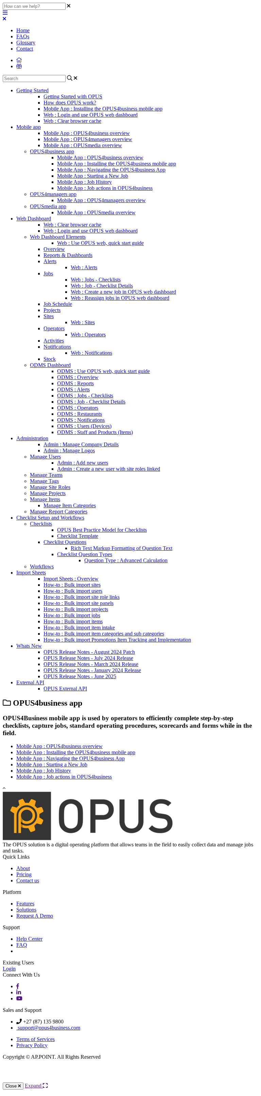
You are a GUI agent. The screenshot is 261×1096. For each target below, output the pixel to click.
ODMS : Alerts (73, 389)
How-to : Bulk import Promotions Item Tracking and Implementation (117, 640)
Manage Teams (46, 475)
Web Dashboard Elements (58, 237)
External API (30, 682)
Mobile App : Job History (84, 182)
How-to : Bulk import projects (76, 609)
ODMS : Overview (78, 377)
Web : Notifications (91, 353)
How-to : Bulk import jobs (72, 615)
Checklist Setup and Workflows (50, 518)
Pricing (24, 874)
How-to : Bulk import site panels (79, 603)
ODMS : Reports (75, 383)
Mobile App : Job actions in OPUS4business (105, 188)
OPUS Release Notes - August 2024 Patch (89, 652)
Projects (52, 310)
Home (23, 30)
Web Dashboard (33, 218)
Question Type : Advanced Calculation (126, 560)
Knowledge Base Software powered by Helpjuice (131, 1074)
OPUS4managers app (53, 194)
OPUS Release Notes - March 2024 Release (91, 664)
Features (25, 903)
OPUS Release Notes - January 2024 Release (92, 670)
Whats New (29, 646)
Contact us (27, 880)
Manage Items (45, 499)
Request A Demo (34, 916)
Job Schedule (58, 304)
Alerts (50, 261)
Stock (50, 359)
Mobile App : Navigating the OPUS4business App (111, 170)
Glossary (25, 42)
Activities (54, 341)
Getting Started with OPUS (73, 96)
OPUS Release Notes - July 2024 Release (88, 658)
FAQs (22, 36)
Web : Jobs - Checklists (96, 279)
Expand (34, 1086)
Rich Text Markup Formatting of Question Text (121, 548)
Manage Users (45, 456)
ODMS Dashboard (50, 365)
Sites (49, 316)
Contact (24, 49)
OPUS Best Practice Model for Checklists (102, 530)
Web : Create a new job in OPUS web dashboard (123, 292)
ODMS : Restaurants (79, 414)
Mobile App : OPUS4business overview (87, 133)
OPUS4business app (52, 151)
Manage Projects (48, 493)
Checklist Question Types (84, 554)
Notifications (57, 347)
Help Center (29, 939)
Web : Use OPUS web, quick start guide (100, 243)
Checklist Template (77, 536)
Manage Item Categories (70, 505)
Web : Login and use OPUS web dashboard (91, 115)
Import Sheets (31, 572)
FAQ (21, 945)
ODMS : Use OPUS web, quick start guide (103, 371)
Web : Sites (83, 322)
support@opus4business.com (48, 1028)
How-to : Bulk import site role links (82, 597)
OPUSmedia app (48, 206)
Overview (54, 249)
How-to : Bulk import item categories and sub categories (104, 634)
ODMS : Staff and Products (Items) (95, 432)
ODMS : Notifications (81, 420)
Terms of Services (35, 1039)
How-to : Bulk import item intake (79, 627)
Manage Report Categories (58, 511)
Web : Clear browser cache (72, 121)
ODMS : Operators (77, 408)
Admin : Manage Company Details (81, 444)
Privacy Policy (32, 1045)
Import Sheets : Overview (71, 579)
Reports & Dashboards (68, 255)
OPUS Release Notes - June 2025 (80, 676)
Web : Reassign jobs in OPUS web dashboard (120, 298)
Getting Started (32, 90)
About (23, 868)
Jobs (48, 273)
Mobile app (28, 127)
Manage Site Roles (50, 487)
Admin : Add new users (82, 463)
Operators (54, 328)
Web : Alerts (84, 267)
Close (11, 1086)
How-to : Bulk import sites (72, 585)
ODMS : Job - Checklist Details (91, 402)
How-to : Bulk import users (73, 591)
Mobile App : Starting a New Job (92, 176)
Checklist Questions (65, 542)
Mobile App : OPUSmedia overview (83, 145)
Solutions (26, 910)
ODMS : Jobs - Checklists (85, 395)
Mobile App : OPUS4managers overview (88, 139)
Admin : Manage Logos (69, 450)
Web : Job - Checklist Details (102, 286)
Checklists (41, 524)
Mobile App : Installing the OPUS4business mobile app (103, 109)
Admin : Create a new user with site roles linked (108, 469)
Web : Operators (88, 334)
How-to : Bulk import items (73, 621)
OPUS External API (65, 688)
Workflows (42, 566)
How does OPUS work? (70, 102)
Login (9, 969)
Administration (32, 438)
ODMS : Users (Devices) (84, 426)
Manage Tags (44, 481)
